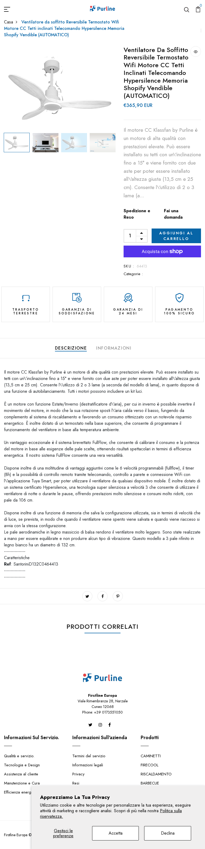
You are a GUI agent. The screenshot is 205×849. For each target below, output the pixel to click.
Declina (168, 833)
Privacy (78, 774)
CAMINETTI (151, 756)
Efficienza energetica (21, 792)
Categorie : (133, 274)
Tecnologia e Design (22, 765)
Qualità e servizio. (19, 756)
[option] (60, 88)
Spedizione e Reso (137, 214)
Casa (8, 22)
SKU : (129, 266)
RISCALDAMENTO (156, 774)
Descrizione (71, 348)
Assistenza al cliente (21, 774)
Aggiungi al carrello (176, 235)
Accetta (116, 833)
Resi (75, 783)
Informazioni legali (87, 765)
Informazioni (113, 348)
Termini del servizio (88, 756)
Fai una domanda (173, 214)
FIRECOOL (149, 765)
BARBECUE (150, 783)
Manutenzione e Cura (22, 783)
